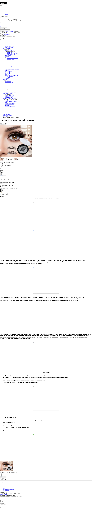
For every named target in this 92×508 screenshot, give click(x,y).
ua (1, 27)
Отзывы (6, 14)
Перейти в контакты (4, 26)
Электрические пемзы (9, 76)
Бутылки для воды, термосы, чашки (11, 90)
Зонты (6, 83)
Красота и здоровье (6, 114)
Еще (3, 12)
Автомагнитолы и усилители (10, 95)
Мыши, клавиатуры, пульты (10, 106)
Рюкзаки (6, 86)
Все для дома (7, 44)
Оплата (4, 7)
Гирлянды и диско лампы (9, 46)
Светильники (7, 109)
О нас (4, 9)
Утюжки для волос (8, 71)
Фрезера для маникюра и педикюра (11, 75)
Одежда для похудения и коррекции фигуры (13, 67)
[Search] (1, 5)
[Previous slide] (0, 157)
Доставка (4, 6)
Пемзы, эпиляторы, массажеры (10, 68)
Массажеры (7, 56)
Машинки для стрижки (9, 65)
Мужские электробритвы (9, 66)
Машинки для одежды (9, 64)
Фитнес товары (7, 74)
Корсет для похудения (9, 85)
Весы (6, 102)
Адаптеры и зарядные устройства (11, 101)
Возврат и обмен (6, 8)
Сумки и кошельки (8, 87)
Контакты (4, 10)
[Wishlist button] (0, 173)
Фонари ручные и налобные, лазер (11, 92)
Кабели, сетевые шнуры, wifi (10, 103)
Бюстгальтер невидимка (9, 82)
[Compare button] (1, 173)
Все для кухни (7, 45)
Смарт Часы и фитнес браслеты (10, 110)
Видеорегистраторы (8, 97)
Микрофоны (7, 105)
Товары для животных (9, 47)
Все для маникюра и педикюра (12, 53)
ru (6, 27)
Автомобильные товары (9, 96)
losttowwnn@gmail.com (4, 494)
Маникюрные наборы (11, 54)
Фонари (6, 111)
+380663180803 (5, 24)
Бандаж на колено (8, 81)
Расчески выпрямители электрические (12, 69)
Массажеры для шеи (10, 63)
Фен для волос (7, 73)
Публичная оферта (8, 13)
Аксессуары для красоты (9, 50)
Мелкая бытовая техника (9, 104)
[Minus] (0, 174)
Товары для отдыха (8, 91)
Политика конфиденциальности (8, 11)
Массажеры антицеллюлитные (12, 58)
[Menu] (0, 5)
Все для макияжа (10, 52)
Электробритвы (7, 77)
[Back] (5, 57)
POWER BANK (7, 100)
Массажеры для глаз (10, 59)
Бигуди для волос (8, 55)
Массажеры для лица (10, 60)
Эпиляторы (7, 78)
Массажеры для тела (10, 62)
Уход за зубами (7, 72)
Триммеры (7, 70)
